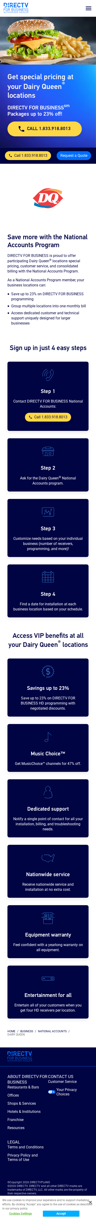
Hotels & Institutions (24, 1111)
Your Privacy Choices (66, 1092)
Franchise (15, 1119)
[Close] (90, 1202)
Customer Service (62, 1081)
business (26, 1031)
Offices (13, 1095)
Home (11, 1031)
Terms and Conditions (25, 1147)
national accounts (52, 1031)
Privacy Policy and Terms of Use (22, 1157)
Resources (15, 1128)
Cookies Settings (20, 1213)
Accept (61, 1213)
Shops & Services (21, 1103)
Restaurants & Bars (23, 1087)
